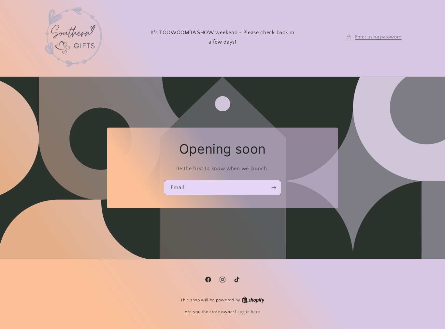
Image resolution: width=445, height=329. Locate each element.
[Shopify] (253, 300)
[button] (374, 37)
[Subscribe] (273, 187)
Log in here (248, 311)
